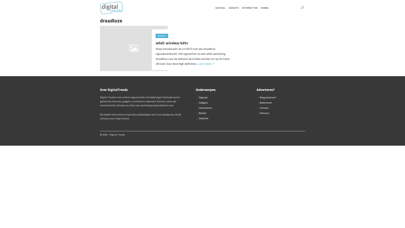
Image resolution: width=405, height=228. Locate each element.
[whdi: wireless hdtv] (134, 49)
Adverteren (266, 102)
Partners (264, 113)
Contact (264, 107)
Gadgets (162, 35)
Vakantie (203, 118)
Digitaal (203, 97)
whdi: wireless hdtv (172, 43)
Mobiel (202, 113)
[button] (302, 8)
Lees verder (205, 64)
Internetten (205, 107)
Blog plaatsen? (268, 97)
